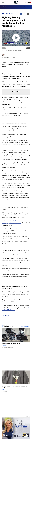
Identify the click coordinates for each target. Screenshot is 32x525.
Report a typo (6, 315)
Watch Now (27, 2)
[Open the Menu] (2, 2)
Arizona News (7, 13)
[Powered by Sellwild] (28, 416)
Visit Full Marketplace (25, 326)
